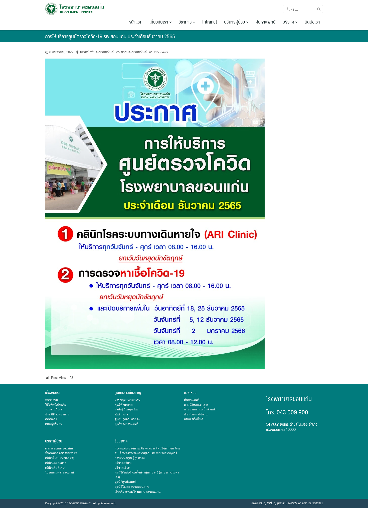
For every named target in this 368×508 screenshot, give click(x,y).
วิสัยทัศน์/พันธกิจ (55, 404)
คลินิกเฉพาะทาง (55, 463)
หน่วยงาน (51, 400)
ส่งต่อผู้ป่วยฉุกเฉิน (126, 409)
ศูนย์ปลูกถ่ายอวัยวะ (127, 419)
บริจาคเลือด (122, 467)
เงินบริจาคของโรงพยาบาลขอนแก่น (137, 491)
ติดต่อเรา (312, 22)
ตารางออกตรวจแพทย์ (59, 448)
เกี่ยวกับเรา (159, 22)
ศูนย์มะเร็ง (121, 414)
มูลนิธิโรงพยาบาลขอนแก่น (132, 486)
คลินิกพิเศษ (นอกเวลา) (59, 458)
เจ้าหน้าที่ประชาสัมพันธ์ (97, 52)
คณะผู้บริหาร (53, 424)
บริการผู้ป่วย (235, 22)
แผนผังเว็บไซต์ (193, 419)
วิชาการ (186, 22)
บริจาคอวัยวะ (123, 463)
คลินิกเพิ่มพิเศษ (55, 467)
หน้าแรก (135, 22)
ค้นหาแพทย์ (266, 22)
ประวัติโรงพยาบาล (57, 414)
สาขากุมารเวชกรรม (127, 400)
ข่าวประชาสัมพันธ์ (134, 52)
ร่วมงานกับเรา (54, 409)
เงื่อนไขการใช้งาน (196, 414)
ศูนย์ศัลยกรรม (124, 404)
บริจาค (289, 22)
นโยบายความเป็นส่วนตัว (200, 409)
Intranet (209, 22)
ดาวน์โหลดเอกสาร (196, 404)
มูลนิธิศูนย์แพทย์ (125, 482)
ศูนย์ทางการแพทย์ (126, 424)
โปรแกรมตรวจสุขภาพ (59, 472)
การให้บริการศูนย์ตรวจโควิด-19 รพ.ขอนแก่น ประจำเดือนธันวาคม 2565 (110, 36)
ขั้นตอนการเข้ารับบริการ (61, 453)
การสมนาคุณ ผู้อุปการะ (130, 458)
